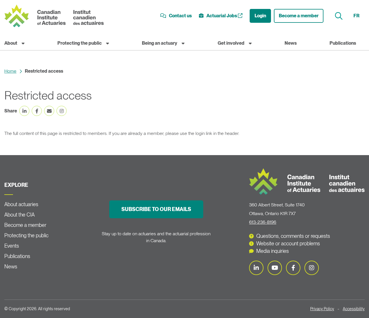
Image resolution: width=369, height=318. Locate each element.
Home (10, 71)
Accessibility (354, 308)
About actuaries (21, 204)
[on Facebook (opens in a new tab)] (37, 111)
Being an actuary (159, 43)
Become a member (299, 15)
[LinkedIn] (256, 268)
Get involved (231, 43)
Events (11, 246)
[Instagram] (311, 268)
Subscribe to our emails (156, 209)
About (10, 43)
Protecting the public (79, 43)
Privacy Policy (322, 308)
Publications (343, 43)
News (291, 43)
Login (260, 15)
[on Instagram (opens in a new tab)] (62, 111)
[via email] (49, 111)
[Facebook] (293, 268)
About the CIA (19, 215)
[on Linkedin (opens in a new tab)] (24, 111)
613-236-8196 (262, 222)
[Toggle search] (339, 16)
